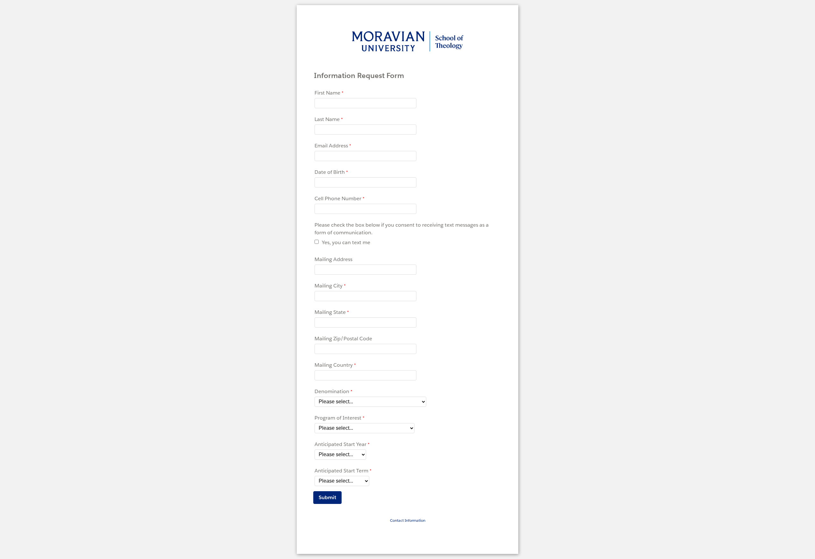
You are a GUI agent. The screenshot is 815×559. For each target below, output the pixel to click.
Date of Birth (330, 172)
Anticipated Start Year (340, 444)
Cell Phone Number (338, 198)
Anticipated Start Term (341, 470)
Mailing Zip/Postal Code (343, 338)
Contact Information (407, 520)
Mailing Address (333, 259)
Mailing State (330, 312)
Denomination (332, 391)
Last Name (327, 119)
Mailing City (329, 285)
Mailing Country (334, 365)
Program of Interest (338, 417)
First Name (327, 92)
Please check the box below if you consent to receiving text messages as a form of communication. (402, 229)
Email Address (331, 145)
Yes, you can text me (346, 242)
